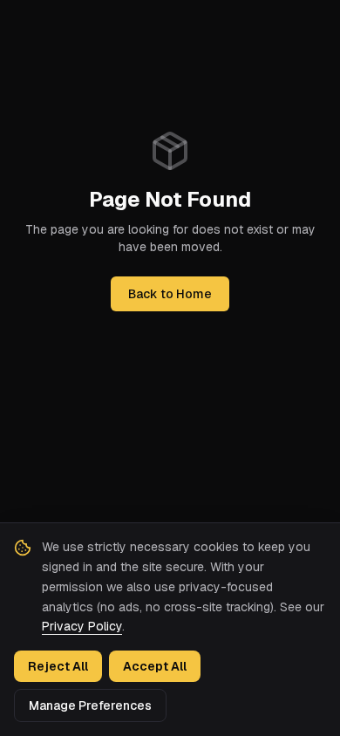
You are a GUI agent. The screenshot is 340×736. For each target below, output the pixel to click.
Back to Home (170, 294)
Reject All (58, 666)
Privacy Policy (82, 626)
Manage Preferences (90, 705)
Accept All (155, 666)
